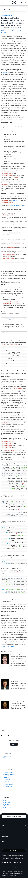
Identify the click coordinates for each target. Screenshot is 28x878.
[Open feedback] (26, 439)
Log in (13, 744)
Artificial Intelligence (6, 15)
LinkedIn (7, 804)
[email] (20, 863)
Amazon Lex (6, 72)
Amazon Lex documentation (8, 646)
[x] (2, 863)
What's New (6, 757)
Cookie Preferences (18, 871)
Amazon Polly (7, 779)
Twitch (7, 806)
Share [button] (4, 32)
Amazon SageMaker (8, 784)
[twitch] (12, 863)
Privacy (3, 871)
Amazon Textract (8, 786)
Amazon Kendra (7, 775)
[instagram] (10, 863)
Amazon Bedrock (8, 772)
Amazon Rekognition (9, 782)
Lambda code (6, 207)
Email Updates (8, 807)
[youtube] (15, 863)
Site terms (9, 871)
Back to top (13, 867)
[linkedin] (7, 863)
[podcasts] (17, 863)
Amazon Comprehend (9, 774)
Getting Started (7, 756)
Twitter (7, 800)
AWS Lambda (15, 200)
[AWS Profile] (25, 2)
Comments (23, 30)
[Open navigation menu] (2, 3)
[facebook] (5, 863)
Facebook (7, 802)
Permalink (14, 30)
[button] (8, 9)
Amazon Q (6, 781)
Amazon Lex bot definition (16, 205)
